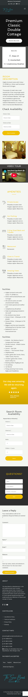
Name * (4, 540)
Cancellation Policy (9, 617)
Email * (4, 547)
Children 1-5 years (10, 448)
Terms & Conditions (9, 619)
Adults (6, 439)
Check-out (8, 430)
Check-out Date (7, 123)
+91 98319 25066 (7, 641)
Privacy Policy (8, 622)
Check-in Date (6, 114)
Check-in (7, 421)
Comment (5, 522)
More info (14, 51)
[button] (5, 150)
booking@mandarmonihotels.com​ (12, 636)
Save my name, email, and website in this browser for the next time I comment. (13, 566)
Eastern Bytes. (17, 694)
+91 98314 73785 (7, 646)
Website (4, 554)
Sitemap (6, 624)
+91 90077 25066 (7, 643)
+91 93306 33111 (7, 638)
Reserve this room (14, 40)
